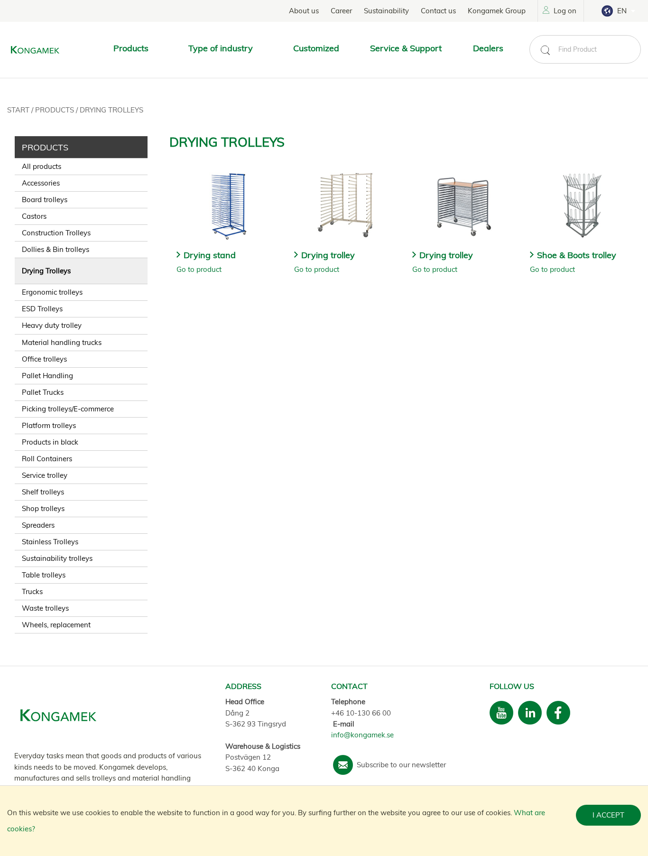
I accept (608, 814)
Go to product (199, 269)
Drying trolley (328, 255)
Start (19, 109)
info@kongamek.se (362, 734)
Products (55, 109)
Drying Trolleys (111, 109)
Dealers (488, 48)
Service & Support (406, 48)
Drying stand (210, 255)
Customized (316, 48)
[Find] (545, 50)
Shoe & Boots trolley (576, 255)
